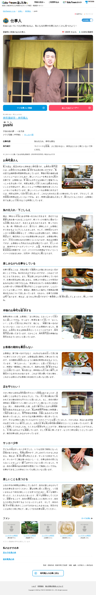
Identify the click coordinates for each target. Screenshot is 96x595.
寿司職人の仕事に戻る (49, 573)
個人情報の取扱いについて (54, 586)
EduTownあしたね (9, 11)
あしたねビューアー (70, 108)
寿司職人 (28, 11)
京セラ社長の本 (9, 552)
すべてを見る (86, 518)
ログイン (79, 14)
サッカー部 (29, 135)
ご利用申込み (54, 2)
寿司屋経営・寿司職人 (15, 117)
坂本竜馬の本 (8, 559)
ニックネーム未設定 (11, 535)
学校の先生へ (39, 2)
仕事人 (20, 11)
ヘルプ (34, 586)
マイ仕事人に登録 (24, 108)
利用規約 (41, 586)
